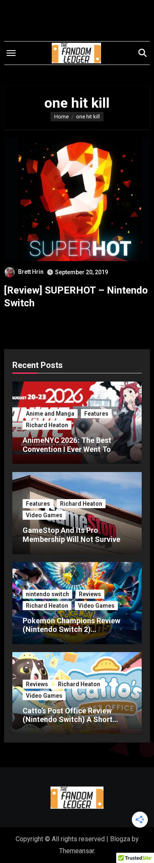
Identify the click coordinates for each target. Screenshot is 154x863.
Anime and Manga (50, 413)
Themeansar (76, 851)
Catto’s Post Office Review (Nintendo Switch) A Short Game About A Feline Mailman (74, 719)
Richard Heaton (47, 425)
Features (96, 413)
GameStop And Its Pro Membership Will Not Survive (71, 535)
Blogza (120, 839)
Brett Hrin (31, 271)
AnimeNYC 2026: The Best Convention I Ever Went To (67, 444)
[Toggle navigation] (11, 53)
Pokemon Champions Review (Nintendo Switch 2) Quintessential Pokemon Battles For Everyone (71, 634)
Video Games (44, 515)
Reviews (90, 594)
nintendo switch (47, 594)
